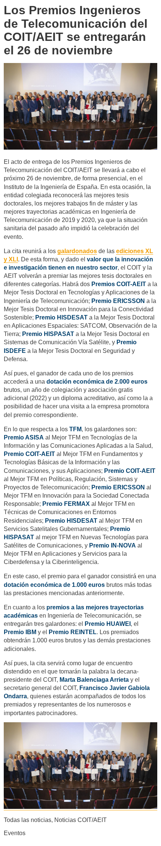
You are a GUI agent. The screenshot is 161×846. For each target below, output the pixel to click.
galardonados (77, 251)
